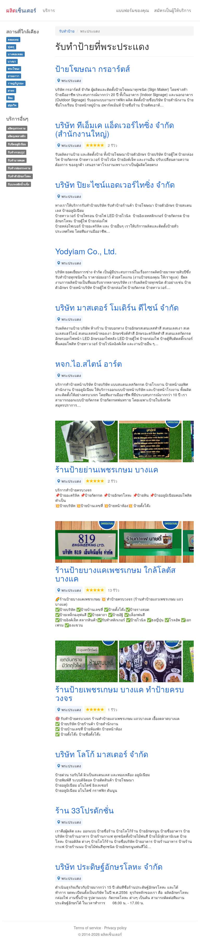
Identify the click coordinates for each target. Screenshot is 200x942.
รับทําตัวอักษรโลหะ (19, 176)
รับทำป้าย (66, 31)
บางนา (12, 61)
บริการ (49, 10)
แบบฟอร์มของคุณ (132, 10)
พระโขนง (13, 69)
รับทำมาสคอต (16, 160)
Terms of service (87, 927)
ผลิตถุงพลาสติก (17, 136)
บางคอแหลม (15, 54)
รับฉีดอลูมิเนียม (17, 144)
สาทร (11, 90)
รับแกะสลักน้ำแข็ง (18, 184)
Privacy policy (115, 927)
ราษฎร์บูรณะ (16, 83)
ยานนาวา (13, 76)
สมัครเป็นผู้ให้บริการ (172, 10)
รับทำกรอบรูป (16, 152)
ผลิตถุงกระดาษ (17, 128)
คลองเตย (13, 39)
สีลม (10, 98)
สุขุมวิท (12, 105)
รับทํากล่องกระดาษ (19, 168)
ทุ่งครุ (11, 47)
